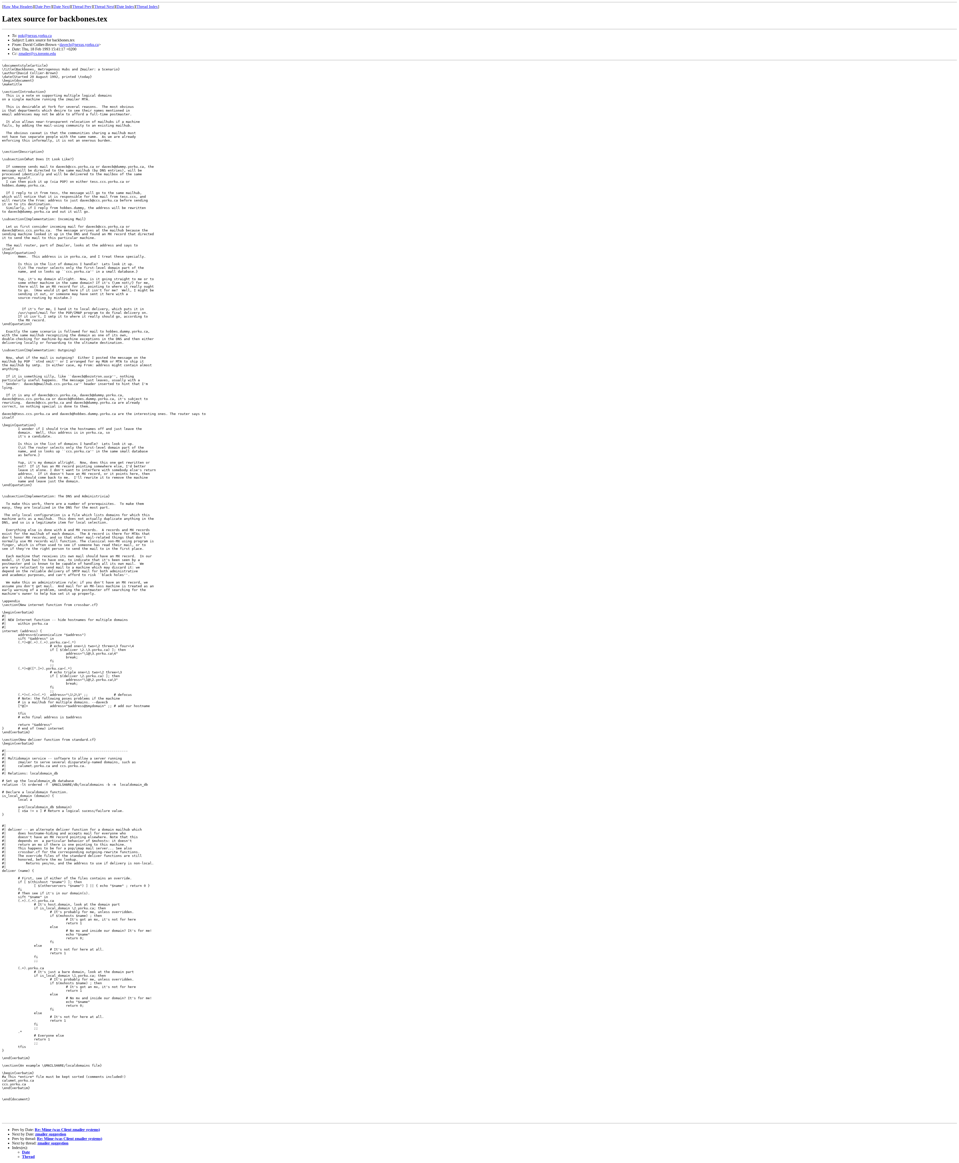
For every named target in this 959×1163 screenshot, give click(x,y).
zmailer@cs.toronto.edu (37, 53)
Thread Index (147, 6)
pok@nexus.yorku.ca (35, 35)
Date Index (125, 6)
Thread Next (104, 6)
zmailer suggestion (50, 1134)
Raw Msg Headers (18, 6)
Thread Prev (82, 6)
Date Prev (43, 6)
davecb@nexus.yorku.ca (79, 44)
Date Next (61, 6)
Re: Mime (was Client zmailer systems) (67, 1130)
